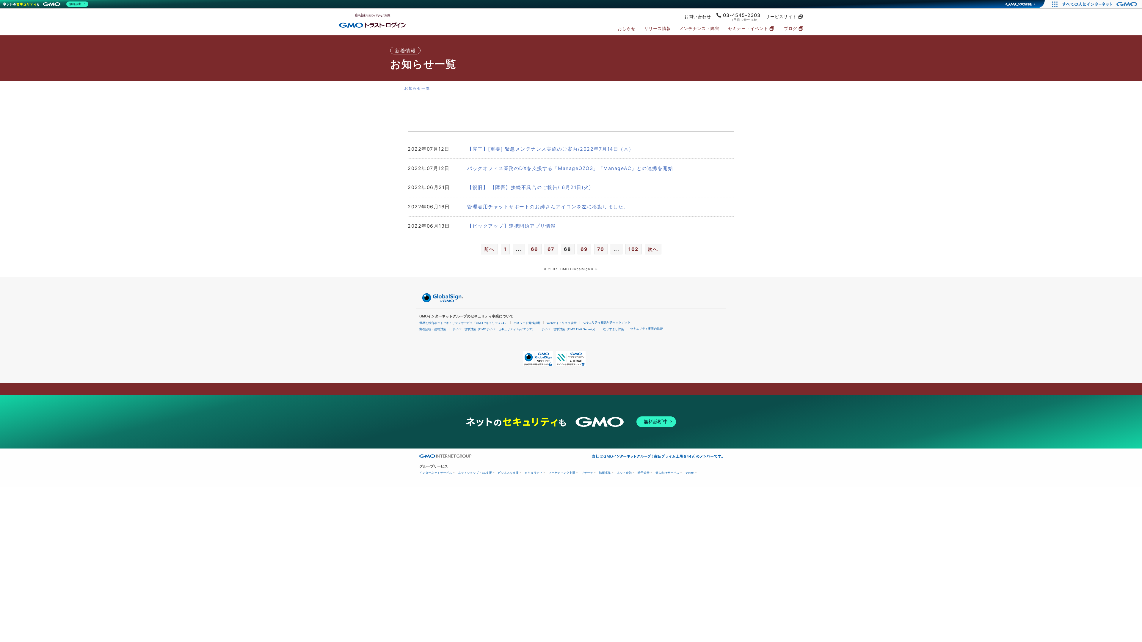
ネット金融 (624, 472)
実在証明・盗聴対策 (432, 329)
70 (600, 249)
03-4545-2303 (741, 15)
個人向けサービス (667, 472)
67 (551, 249)
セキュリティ (533, 472)
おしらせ (627, 28)
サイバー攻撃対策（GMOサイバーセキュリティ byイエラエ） (493, 329)
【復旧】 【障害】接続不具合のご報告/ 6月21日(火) (529, 187)
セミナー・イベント (748, 28)
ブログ (790, 28)
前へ (489, 249)
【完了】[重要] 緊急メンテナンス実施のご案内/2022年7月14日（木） (550, 149)
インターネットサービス (435, 472)
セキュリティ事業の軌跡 (646, 328)
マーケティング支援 (561, 472)
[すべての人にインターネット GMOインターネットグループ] (1100, 4)
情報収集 (605, 472)
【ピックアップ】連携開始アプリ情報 (511, 226)
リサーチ (587, 472)
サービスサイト (781, 16)
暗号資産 (644, 472)
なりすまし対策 (613, 329)
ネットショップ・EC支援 (475, 472)
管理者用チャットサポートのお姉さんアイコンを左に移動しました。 (548, 207)
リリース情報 (657, 28)
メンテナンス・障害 (699, 28)
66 (534, 249)
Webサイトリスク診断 (562, 323)
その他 (689, 472)
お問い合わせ (697, 16)
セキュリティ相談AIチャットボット (606, 322)
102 (633, 249)
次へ (653, 249)
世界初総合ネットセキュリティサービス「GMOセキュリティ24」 (463, 323)
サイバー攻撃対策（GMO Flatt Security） (569, 329)
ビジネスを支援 (508, 472)
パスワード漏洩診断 (527, 323)
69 (584, 249)
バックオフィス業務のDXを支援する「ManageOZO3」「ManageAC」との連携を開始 (570, 168)
